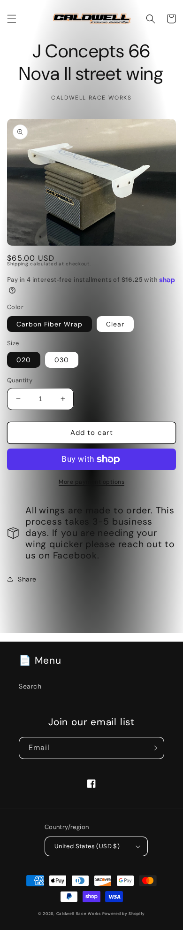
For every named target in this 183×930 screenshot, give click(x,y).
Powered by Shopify (123, 913)
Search (30, 686)
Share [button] (27, 579)
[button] (11, 18)
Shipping (18, 264)
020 (23, 360)
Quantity (19, 380)
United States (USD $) (87, 846)
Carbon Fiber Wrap (49, 324)
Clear (115, 324)
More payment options (91, 482)
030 (61, 360)
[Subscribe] (153, 748)
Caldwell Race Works (79, 913)
